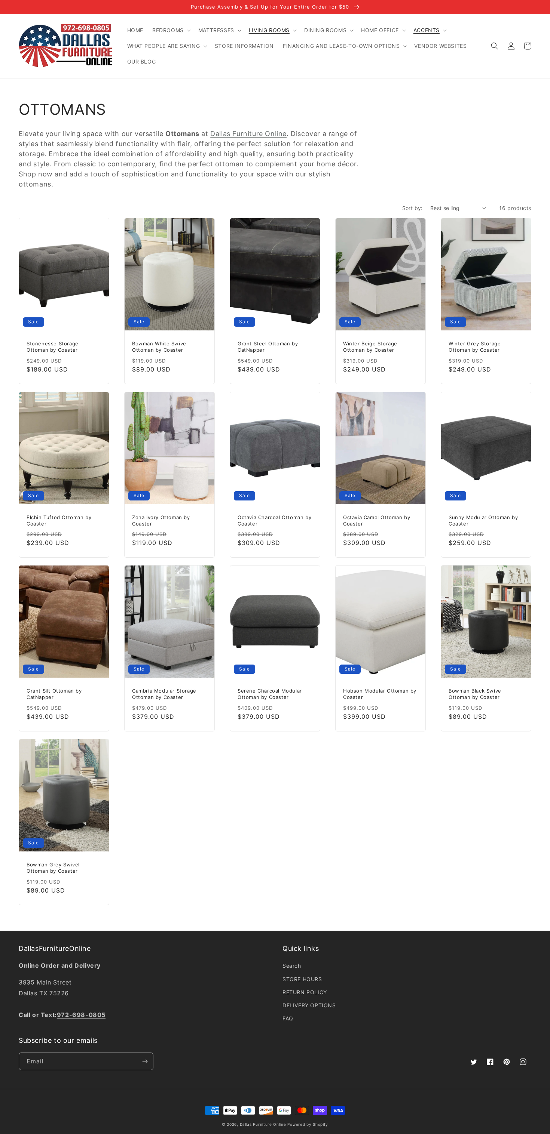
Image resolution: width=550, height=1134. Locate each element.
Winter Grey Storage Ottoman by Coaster (475, 346)
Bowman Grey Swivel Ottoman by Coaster (53, 868)
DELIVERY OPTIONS (309, 1005)
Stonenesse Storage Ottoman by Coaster (53, 346)
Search (291, 965)
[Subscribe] (145, 1061)
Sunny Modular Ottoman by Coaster (483, 520)
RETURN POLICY (304, 992)
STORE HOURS (302, 979)
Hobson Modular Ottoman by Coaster (379, 694)
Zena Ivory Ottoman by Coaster (161, 520)
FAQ (287, 1018)
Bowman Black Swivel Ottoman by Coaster (475, 694)
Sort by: (412, 208)
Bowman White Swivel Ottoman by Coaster (159, 346)
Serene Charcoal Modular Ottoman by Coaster (270, 694)
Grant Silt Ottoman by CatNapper (54, 694)
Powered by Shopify (307, 1124)
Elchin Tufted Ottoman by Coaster (59, 520)
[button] (171, 30)
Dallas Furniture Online (248, 134)
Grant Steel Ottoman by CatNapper (268, 346)
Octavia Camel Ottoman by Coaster (376, 520)
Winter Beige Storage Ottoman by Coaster (370, 346)
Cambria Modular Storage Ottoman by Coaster (164, 694)
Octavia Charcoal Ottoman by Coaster (274, 520)
